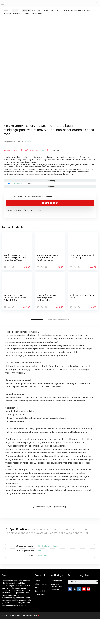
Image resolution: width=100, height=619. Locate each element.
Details (44, 150)
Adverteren (40, 594)
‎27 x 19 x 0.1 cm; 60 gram (48, 546)
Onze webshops (42, 591)
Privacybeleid (56, 581)
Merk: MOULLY (43, 555)
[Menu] (3, 3)
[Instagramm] (79, 589)
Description (37, 319)
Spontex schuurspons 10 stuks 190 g (82, 256)
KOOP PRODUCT (50, 202)
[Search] (96, 3)
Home (6, 10)
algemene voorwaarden (56, 585)
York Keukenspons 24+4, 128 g (82, 296)
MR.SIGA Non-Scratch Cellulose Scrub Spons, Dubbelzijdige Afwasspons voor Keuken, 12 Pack (15, 300)
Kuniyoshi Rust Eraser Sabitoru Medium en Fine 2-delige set (47, 257)
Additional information (58, 319)
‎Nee (39, 550)
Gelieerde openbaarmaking (58, 590)
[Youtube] (84, 589)
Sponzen (26, 10)
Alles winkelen (41, 584)
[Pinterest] (88, 589)
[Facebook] (70, 589)
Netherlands (19, 183)
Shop (15, 10)
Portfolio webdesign (26, 615)
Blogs (37, 587)
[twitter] (75, 589)
